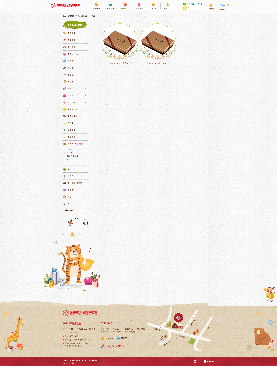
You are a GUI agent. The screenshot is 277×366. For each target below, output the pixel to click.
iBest (73, 363)
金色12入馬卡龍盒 (158, 63)
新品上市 (117, 329)
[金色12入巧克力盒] (120, 41)
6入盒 (69, 149)
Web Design (66, 363)
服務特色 (105, 329)
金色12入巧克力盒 (120, 63)
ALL (69, 159)
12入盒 (92, 16)
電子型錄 (141, 329)
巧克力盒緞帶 (72, 156)
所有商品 (69, 210)
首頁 (64, 16)
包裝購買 (71, 16)
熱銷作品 (129, 329)
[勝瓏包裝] (65, 5)
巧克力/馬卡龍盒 (81, 16)
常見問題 (105, 332)
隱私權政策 (130, 332)
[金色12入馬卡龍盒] (158, 41)
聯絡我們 (117, 332)
